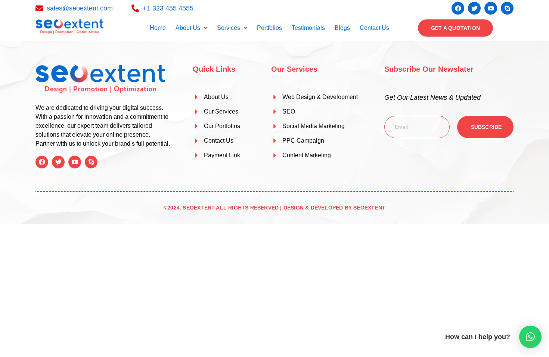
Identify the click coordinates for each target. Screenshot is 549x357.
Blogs (342, 28)
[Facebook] (458, 8)
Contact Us (374, 28)
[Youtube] (490, 8)
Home (158, 28)
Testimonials (308, 28)
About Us (188, 28)
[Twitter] (474, 8)
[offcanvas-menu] (508, 28)
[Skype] (507, 8)
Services (228, 28)
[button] (191, 28)
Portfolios (269, 28)
